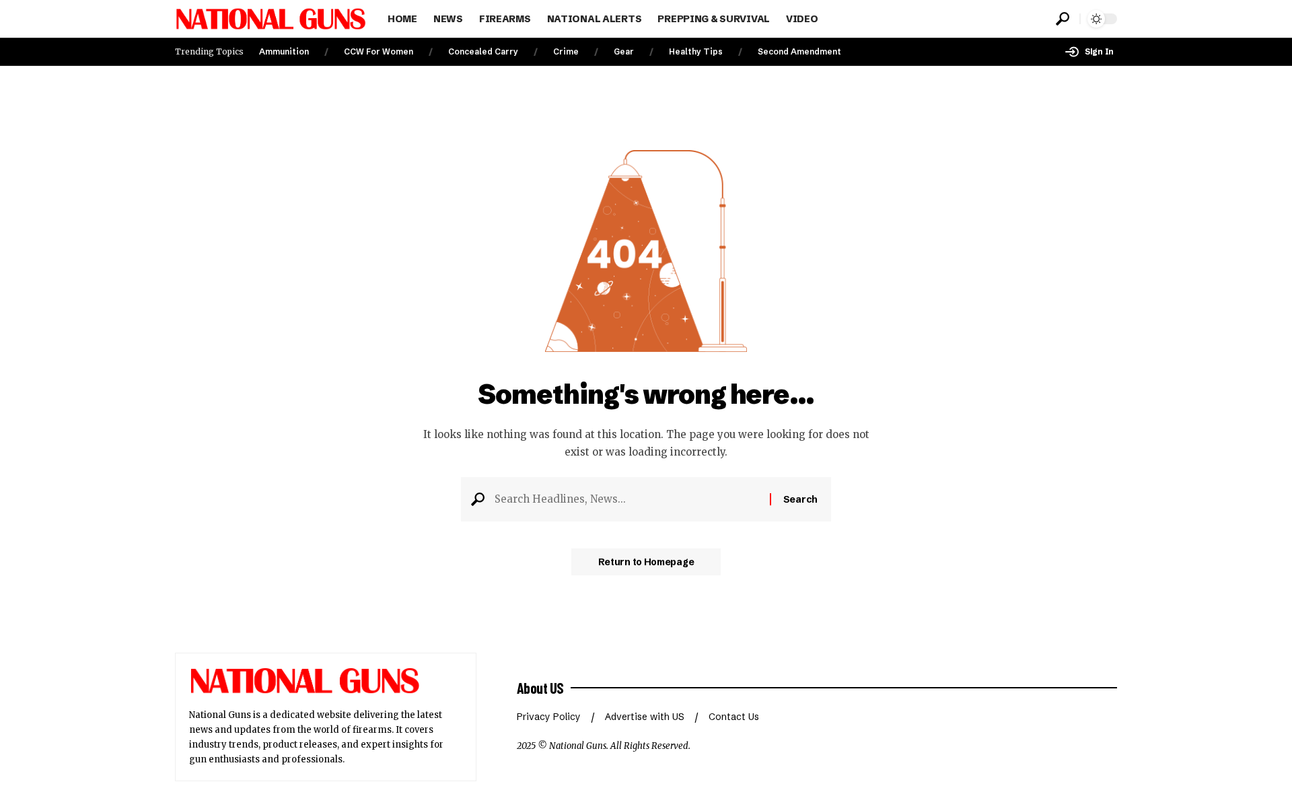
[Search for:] (627, 499)
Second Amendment (799, 51)
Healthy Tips (696, 51)
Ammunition (284, 51)
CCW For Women (378, 51)
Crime (566, 51)
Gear (624, 51)
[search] (1062, 19)
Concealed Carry (483, 51)
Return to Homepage (646, 562)
